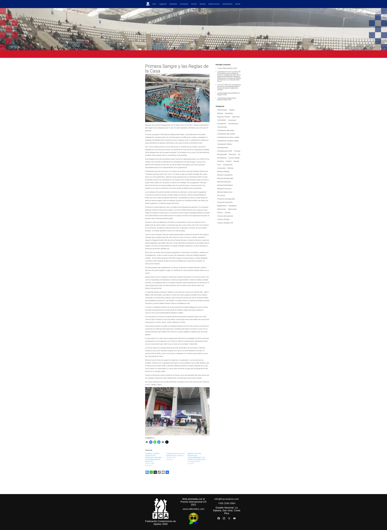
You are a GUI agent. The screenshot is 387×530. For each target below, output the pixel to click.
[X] (229, 518)
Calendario (173, 4)
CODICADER (221, 120)
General (236, 161)
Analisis (231, 110)
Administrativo (227, 4)
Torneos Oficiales (223, 219)
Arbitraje (220, 113)
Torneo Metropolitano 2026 (227, 68)
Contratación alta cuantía (226, 134)
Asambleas (229, 113)
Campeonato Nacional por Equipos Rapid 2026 (226, 99)
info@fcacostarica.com (226, 499)
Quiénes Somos (214, 4)
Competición (221, 124)
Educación (232, 154)
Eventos (229, 161)
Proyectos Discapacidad (226, 199)
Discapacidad (222, 154)
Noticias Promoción (224, 189)
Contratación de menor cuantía (228, 137)
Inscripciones (227, 165)
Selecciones (221, 209)
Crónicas (237, 151)
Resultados (233, 206)
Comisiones (184, 4)
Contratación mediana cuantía (227, 141)
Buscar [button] (237, 4)
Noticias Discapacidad (225, 178)
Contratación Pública (224, 144)
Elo (239, 154)
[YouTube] (234, 518)
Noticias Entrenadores (225, 185)
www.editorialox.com (193, 509)
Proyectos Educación (225, 202)
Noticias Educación (224, 182)
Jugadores (163, 4)
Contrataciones (222, 148)
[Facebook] (218, 518)
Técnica (220, 213)
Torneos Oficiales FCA (225, 223)
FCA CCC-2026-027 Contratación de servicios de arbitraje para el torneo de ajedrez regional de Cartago (229, 87)
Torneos (194, 4)
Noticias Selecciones (224, 192)
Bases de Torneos (223, 117)
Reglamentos (222, 206)
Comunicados (222, 127)
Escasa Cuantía (234, 158)
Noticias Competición (225, 175)
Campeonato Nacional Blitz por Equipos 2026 (228, 94)
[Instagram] (224, 518)
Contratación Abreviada (225, 130)
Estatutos (220, 161)
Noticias (202, 4)
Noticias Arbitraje (223, 171)
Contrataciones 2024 (224, 151)
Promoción (221, 195)
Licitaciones (221, 168)
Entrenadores (222, 158)
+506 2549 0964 (226, 503)
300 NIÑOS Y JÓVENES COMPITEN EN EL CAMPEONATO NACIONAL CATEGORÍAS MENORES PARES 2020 (153, 457)
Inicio (154, 4)
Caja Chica (235, 117)
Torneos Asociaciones (225, 216)
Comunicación (233, 124)
